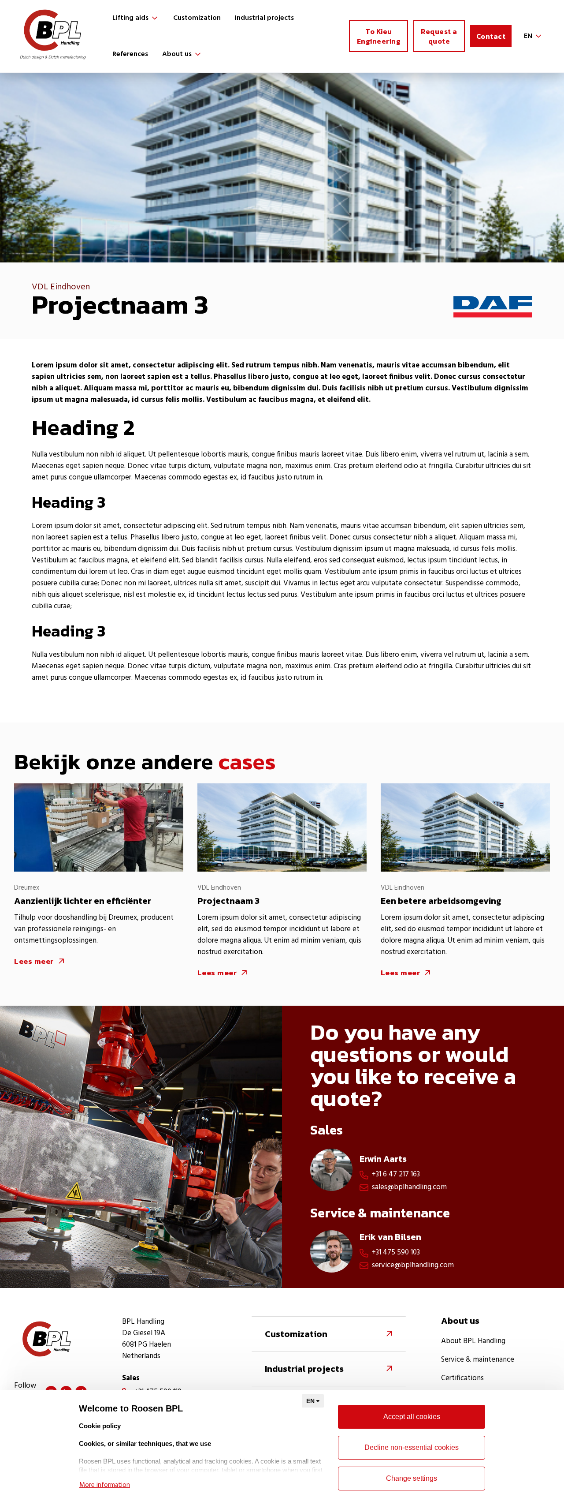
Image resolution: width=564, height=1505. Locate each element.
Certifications (462, 1378)
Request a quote (439, 36)
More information (104, 1485)
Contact (491, 36)
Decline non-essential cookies (411, 1447)
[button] (135, 18)
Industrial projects (264, 18)
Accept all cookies (411, 1416)
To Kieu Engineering (379, 36)
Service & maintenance (477, 1360)
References (130, 54)
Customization (197, 18)
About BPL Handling (473, 1341)
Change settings (411, 1478)
